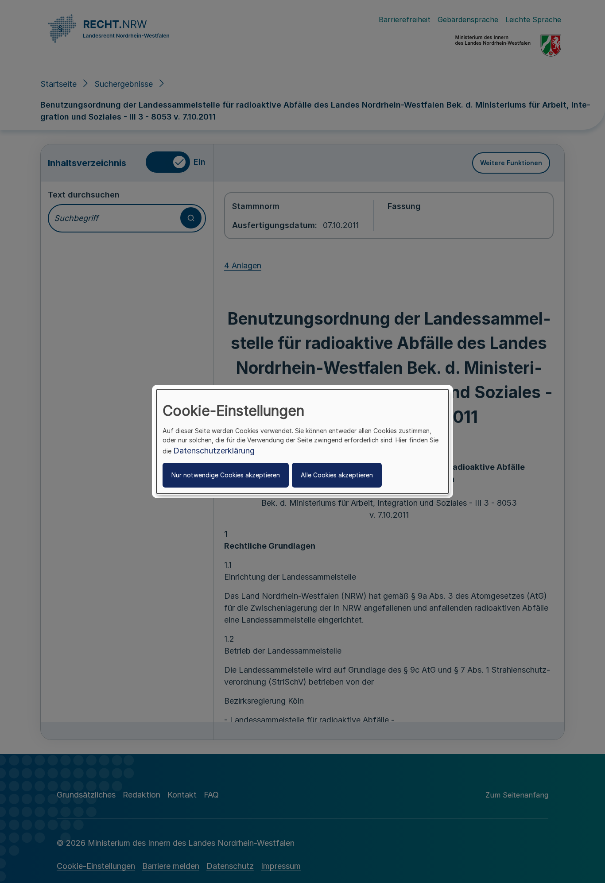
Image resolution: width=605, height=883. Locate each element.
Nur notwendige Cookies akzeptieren (225, 475)
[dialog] (302, 441)
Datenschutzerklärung (214, 450)
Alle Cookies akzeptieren (337, 475)
